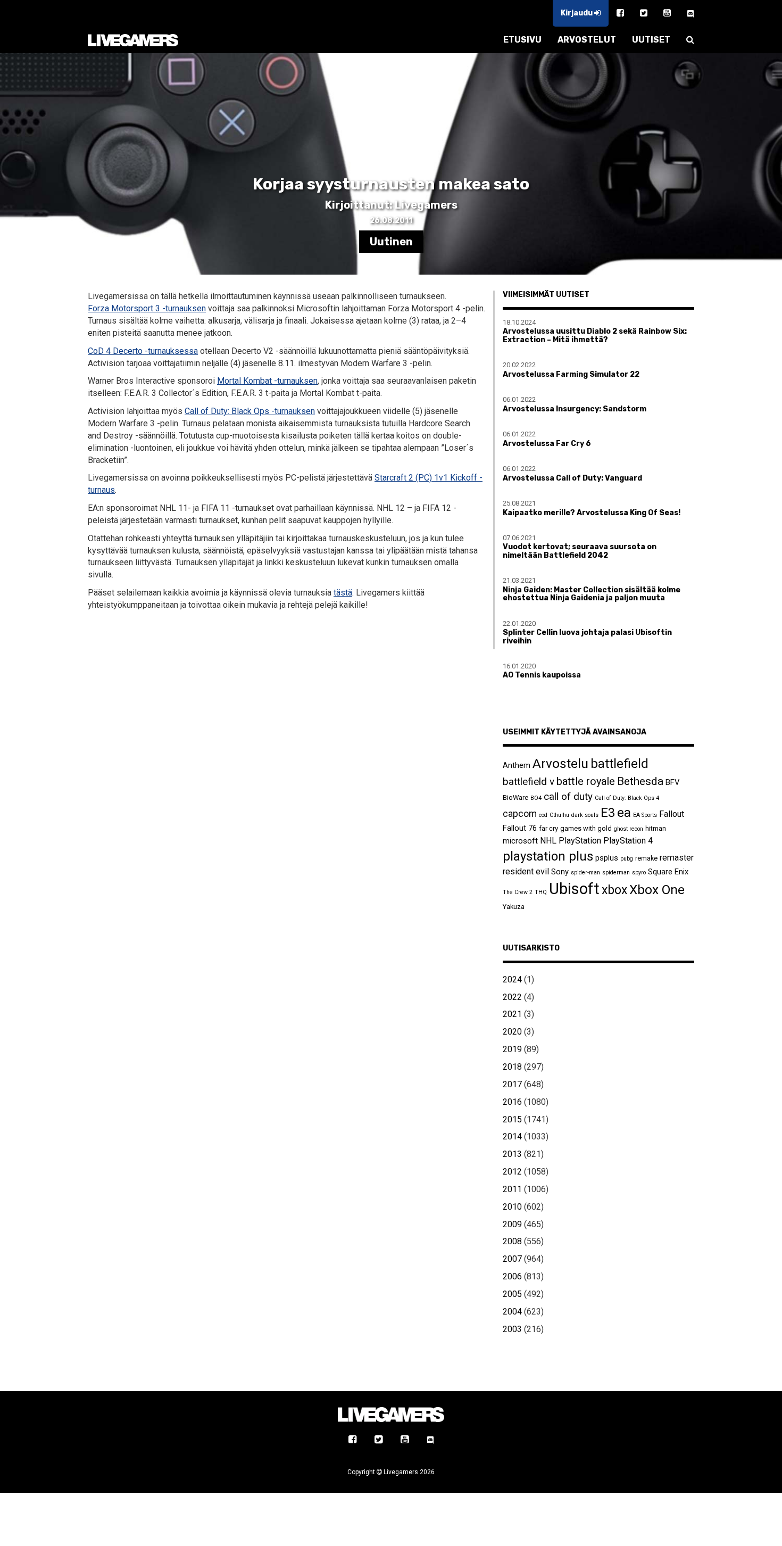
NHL (548, 841)
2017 (512, 1084)
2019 (512, 1049)
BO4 (536, 798)
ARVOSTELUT (587, 40)
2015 (512, 1119)
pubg (626, 858)
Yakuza (514, 907)
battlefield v (528, 781)
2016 (512, 1102)
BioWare (515, 797)
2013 (512, 1154)
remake (646, 858)
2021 (512, 1014)
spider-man (585, 872)
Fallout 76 (520, 828)
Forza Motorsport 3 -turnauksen (147, 308)
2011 (512, 1189)
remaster (677, 858)
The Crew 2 (518, 892)
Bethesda (640, 781)
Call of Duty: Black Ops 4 (627, 798)
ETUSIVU (522, 40)
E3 (608, 812)
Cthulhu (559, 815)
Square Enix (668, 872)
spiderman (616, 872)
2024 (512, 979)
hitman (655, 828)
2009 (512, 1224)
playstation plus (548, 856)
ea (624, 812)
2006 (512, 1276)
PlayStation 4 (628, 841)
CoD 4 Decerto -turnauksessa (143, 351)
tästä (343, 593)
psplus (606, 858)
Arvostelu (560, 763)
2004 (512, 1312)
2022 (512, 997)
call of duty (568, 796)
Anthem (516, 765)
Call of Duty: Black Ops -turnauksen (250, 411)
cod (543, 815)
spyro (639, 872)
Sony (560, 872)
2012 (512, 1172)
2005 (512, 1294)
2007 (512, 1259)
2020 (512, 1032)
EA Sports (645, 815)
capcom (520, 813)
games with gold (586, 828)
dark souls (584, 815)
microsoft (520, 841)
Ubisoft (574, 889)
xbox (614, 890)
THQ (541, 892)
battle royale (585, 781)
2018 (512, 1067)
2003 (512, 1329)
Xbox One (657, 889)
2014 (512, 1136)
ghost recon (628, 828)
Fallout (671, 814)
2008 (512, 1241)
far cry (548, 828)
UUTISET (651, 40)
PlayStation (580, 841)
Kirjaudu (577, 13)
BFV (672, 782)
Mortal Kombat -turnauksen (267, 381)
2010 (512, 1207)
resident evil (526, 871)
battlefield (619, 763)
